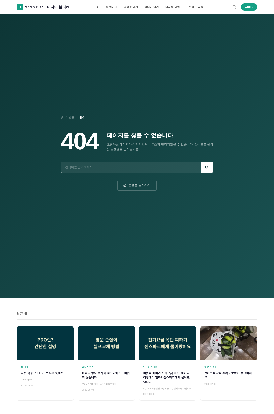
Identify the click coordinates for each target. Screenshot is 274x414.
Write (249, 7)
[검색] (234, 7)
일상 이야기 (131, 6)
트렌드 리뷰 (196, 6)
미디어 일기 (151, 6)
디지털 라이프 (174, 6)
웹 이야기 (111, 6)
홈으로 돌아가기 (139, 185)
